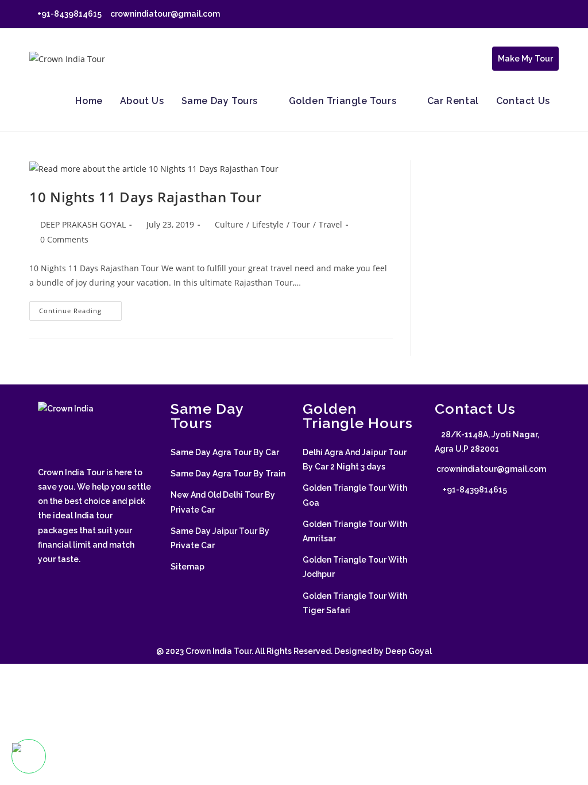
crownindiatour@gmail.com (164, 13)
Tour (301, 224)
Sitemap (187, 566)
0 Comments (64, 239)
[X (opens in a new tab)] (489, 14)
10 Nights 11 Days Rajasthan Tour (145, 196)
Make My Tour (525, 58)
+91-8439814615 (69, 13)
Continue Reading (80, 313)
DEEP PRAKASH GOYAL (83, 224)
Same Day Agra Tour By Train (228, 473)
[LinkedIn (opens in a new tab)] (542, 14)
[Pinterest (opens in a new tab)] (516, 14)
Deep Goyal (408, 651)
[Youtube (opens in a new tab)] (554, 14)
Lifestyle (268, 224)
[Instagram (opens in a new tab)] (529, 14)
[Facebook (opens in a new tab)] (502, 14)
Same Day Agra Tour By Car (225, 452)
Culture (229, 224)
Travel (330, 224)
